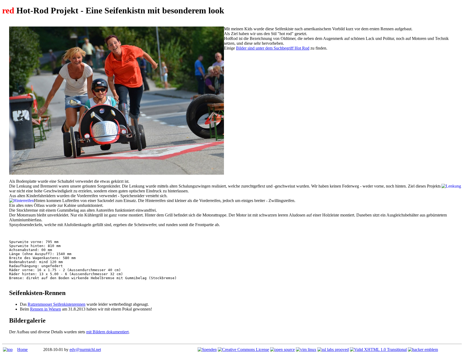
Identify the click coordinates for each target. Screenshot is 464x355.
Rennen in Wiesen (45, 309)
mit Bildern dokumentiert (107, 332)
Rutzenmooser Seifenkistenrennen (56, 304)
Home (22, 349)
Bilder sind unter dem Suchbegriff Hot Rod (272, 48)
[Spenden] (207, 349)
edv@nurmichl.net (85, 349)
